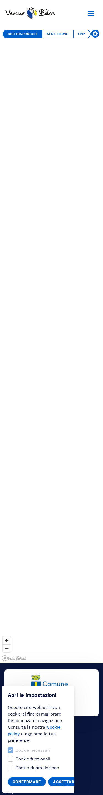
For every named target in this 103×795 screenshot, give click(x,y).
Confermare (27, 781)
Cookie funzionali (32, 759)
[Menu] (90, 13)
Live (82, 34)
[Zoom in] (7, 640)
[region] (51, 345)
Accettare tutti (65, 782)
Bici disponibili (22, 34)
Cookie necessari (32, 750)
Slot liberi (58, 34)
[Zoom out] (7, 648)
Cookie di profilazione (37, 767)
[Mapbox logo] (14, 658)
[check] (95, 34)
